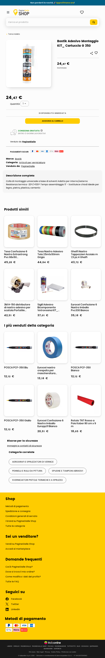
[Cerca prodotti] (93, 22)
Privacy (47, 652)
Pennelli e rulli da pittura (27, 470)
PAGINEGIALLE (26, 646)
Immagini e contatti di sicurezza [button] (24, 446)
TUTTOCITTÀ (71, 646)
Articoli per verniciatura (32, 162)
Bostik (18, 158)
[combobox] (52, 22)
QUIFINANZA (94, 646)
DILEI (78, 646)
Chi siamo (32, 652)
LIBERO (9, 646)
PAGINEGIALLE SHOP (39, 646)
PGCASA (51, 646)
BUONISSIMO (48, 648)
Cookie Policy (55, 652)
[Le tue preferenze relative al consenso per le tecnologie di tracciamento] (100, 653)
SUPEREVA (57, 648)
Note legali (40, 652)
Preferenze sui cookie (69, 652)
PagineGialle (29, 141)
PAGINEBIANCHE (60, 646)
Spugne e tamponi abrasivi (67, 470)
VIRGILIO (16, 646)
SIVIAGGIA (85, 646)
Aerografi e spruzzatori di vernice (33, 461)
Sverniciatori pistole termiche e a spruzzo (37, 480)
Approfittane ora (65, 2)
